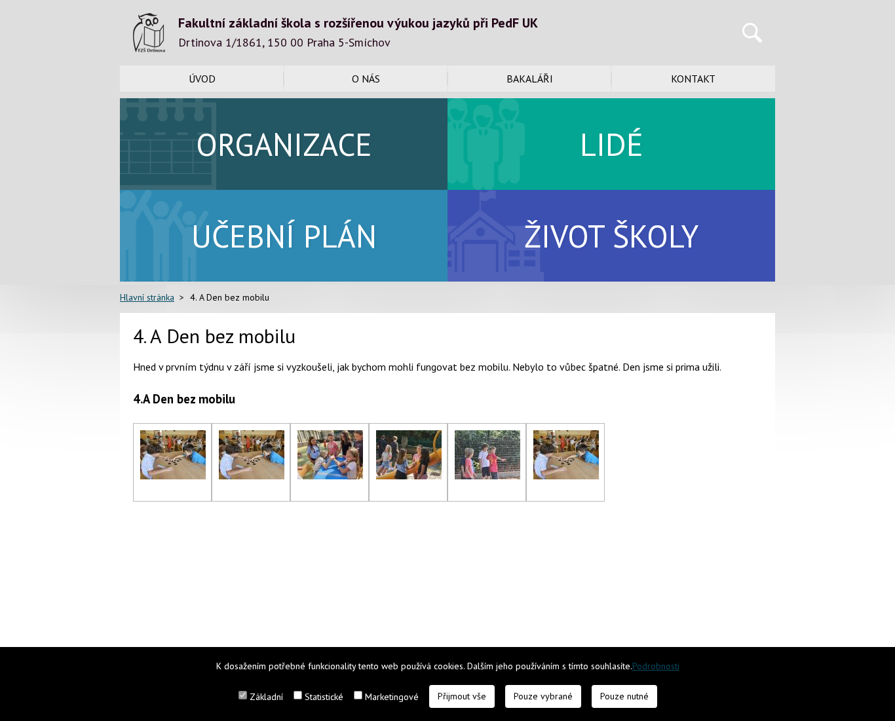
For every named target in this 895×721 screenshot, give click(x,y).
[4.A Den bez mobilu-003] (330, 438)
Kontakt (693, 78)
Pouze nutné (624, 696)
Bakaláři (529, 78)
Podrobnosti (655, 666)
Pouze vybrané (543, 696)
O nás (366, 78)
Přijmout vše (462, 696)
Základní (266, 697)
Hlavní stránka (147, 297)
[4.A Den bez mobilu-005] (487, 438)
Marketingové (392, 697)
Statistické (324, 697)
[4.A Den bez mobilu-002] (251, 438)
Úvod (202, 78)
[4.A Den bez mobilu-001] (173, 438)
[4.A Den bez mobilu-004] (409, 438)
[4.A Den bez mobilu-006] (566, 438)
